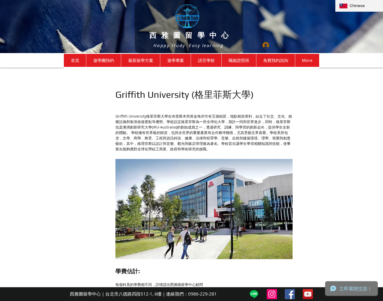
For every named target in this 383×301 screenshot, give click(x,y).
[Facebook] (290, 294)
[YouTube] (308, 294)
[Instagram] (272, 294)
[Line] (254, 294)
